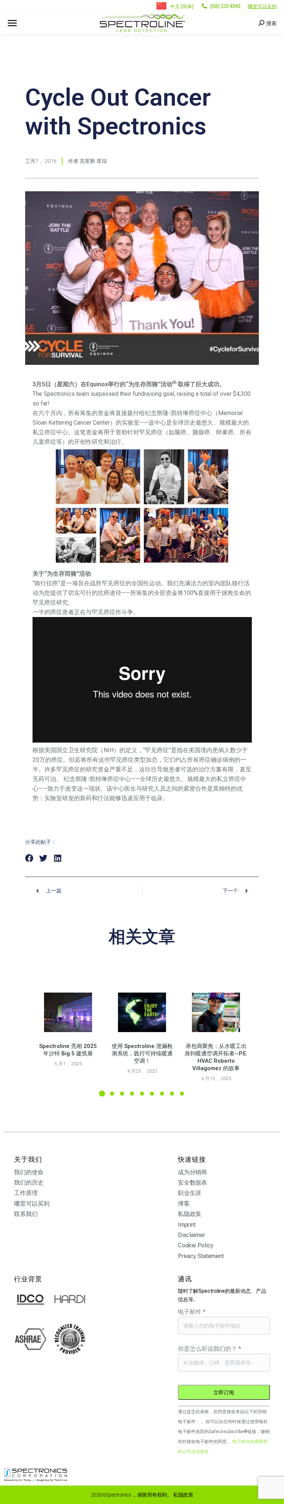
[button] (29, 858)
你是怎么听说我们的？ (209, 1348)
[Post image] (68, 1012)
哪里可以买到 (262, 6)
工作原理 (26, 1192)
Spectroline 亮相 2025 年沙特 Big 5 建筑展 (68, 1050)
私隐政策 (190, 1213)
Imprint (187, 1224)
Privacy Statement (201, 1256)
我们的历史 (29, 1182)
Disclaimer (191, 1235)
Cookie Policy (195, 1245)
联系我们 (26, 1213)
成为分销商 (192, 1172)
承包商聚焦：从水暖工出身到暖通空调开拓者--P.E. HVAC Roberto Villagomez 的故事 (216, 1057)
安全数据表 (192, 1182)
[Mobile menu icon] (12, 23)
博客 (184, 1203)
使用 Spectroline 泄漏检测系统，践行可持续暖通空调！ (142, 1053)
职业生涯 (190, 1192)
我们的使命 (29, 1172)
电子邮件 (192, 1311)
